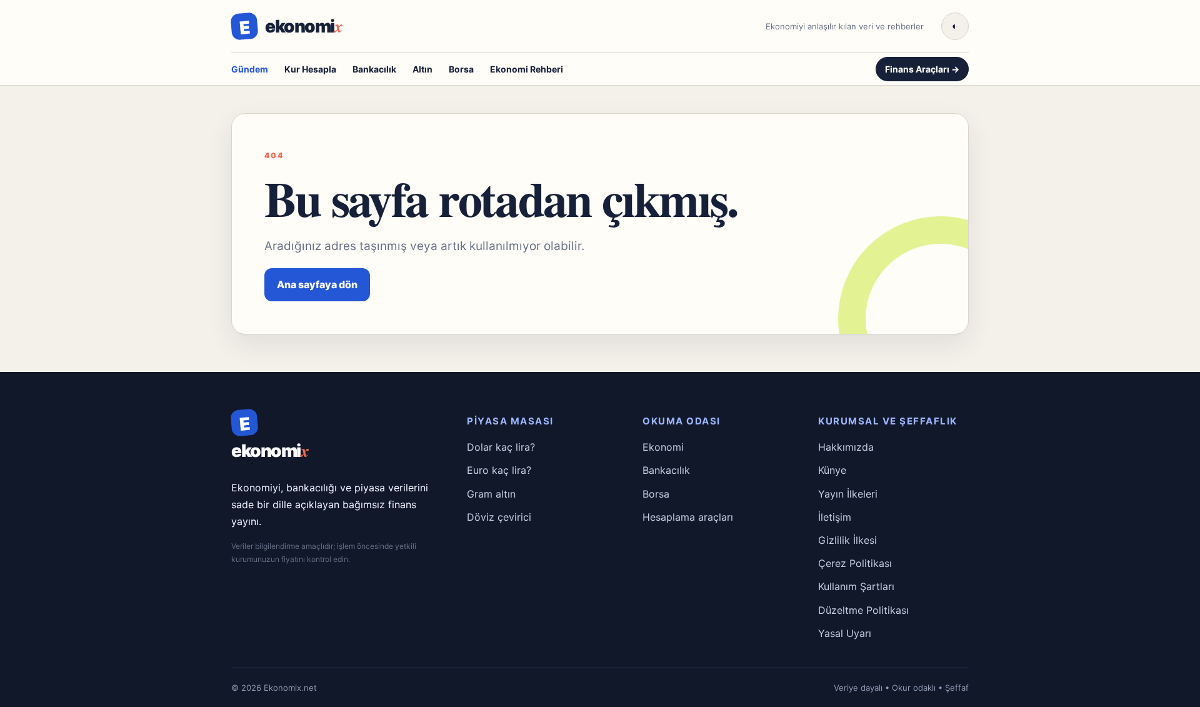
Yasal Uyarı (844, 633)
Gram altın (491, 494)
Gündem (249, 69)
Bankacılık (374, 69)
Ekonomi (663, 447)
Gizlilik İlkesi (847, 540)
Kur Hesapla (310, 69)
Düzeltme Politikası (863, 610)
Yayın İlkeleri (848, 494)
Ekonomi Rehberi (526, 69)
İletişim (834, 517)
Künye (832, 470)
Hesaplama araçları (687, 517)
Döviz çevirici (499, 517)
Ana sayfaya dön (317, 284)
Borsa (461, 69)
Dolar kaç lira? (501, 447)
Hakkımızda (846, 447)
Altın (422, 69)
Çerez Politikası (855, 563)
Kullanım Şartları (856, 586)
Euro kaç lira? (499, 470)
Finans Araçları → (922, 69)
